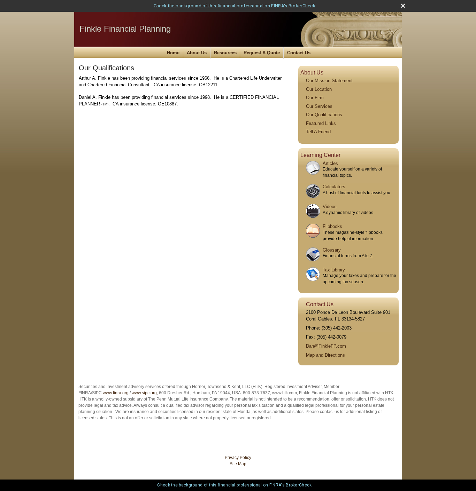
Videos (330, 206)
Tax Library (334, 269)
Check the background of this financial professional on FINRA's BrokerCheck (234, 5)
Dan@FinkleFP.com (326, 346)
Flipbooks (332, 226)
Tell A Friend (318, 131)
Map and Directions (325, 355)
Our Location (319, 89)
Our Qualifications (324, 114)
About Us (197, 52)
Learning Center (320, 155)
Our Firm (315, 97)
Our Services (319, 106)
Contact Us (298, 52)
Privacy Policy (238, 457)
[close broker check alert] (403, 5)
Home (173, 52)
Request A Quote (262, 52)
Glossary (332, 250)
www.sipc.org (144, 392)
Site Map (238, 463)
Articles (330, 163)
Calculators (334, 186)
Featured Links (321, 123)
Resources (225, 52)
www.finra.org (116, 392)
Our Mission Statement (329, 80)
